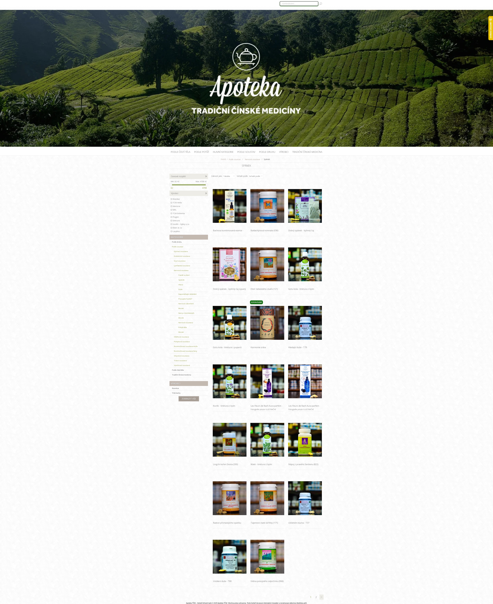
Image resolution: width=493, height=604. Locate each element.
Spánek (181, 280)
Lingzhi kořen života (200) (225, 464)
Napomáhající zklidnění (187, 294)
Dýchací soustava (181, 251)
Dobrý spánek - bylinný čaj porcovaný (301, 232)
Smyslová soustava (181, 356)
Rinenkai (176, 199)
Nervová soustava (181, 270)
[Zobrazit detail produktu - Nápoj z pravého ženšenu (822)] (305, 439)
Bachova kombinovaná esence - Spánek (228, 232)
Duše (180, 289)
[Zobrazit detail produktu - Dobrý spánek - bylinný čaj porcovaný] (305, 205)
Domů (223, 159)
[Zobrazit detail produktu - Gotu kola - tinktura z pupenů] (230, 322)
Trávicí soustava (180, 360)
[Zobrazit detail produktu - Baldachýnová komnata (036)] (267, 205)
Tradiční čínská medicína (181, 375)
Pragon (176, 217)
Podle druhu (177, 242)
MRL (175, 210)
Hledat (321, 3)
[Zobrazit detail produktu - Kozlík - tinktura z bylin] (230, 381)
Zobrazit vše (189, 398)
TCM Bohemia (179, 213)
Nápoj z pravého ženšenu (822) (303, 464)
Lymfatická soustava (182, 265)
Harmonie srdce (258, 347)
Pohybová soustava (182, 341)
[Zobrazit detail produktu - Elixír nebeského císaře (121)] (267, 264)
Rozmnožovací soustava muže (186, 346)
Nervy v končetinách (186, 313)
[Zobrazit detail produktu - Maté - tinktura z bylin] (267, 439)
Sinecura (176, 220)
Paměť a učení (183, 275)
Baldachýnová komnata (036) (264, 230)
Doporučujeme (256, 302)
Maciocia (176, 206)
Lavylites (176, 231)
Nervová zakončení (186, 303)
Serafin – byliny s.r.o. (181, 224)
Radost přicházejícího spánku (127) (227, 524)
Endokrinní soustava (182, 256)
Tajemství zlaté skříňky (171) (264, 522)
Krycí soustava (179, 261)
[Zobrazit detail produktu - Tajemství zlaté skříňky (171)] (267, 498)
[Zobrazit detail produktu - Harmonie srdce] (267, 322)
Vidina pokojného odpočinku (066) (267, 581)
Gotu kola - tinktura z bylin (301, 289)
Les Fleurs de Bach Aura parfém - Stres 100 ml (304, 407)
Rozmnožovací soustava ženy (185, 351)
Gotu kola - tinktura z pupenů (227, 347)
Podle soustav (177, 246)
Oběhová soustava (181, 337)
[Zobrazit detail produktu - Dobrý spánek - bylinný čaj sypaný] (230, 264)
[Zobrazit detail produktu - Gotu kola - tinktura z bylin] (305, 264)
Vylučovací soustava (182, 365)
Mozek (181, 308)
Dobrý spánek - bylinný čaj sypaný (229, 289)
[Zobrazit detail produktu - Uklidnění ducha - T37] (305, 498)
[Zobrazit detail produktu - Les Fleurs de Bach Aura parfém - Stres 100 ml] (305, 381)
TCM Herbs (177, 202)
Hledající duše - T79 (297, 347)
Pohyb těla (182, 327)
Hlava (180, 284)
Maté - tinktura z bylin (261, 464)
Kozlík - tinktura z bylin (224, 405)
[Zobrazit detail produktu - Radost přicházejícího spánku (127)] (230, 498)
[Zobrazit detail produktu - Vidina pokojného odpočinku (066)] (267, 556)
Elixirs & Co (177, 228)
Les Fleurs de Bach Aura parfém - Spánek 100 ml (266, 407)
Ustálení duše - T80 (222, 581)
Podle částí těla (178, 370)
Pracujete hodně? (185, 299)
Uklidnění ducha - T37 (298, 522)
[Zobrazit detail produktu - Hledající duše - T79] (305, 322)
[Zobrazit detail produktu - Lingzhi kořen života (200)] (230, 439)
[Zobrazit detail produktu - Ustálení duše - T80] (230, 556)
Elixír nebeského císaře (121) (264, 289)
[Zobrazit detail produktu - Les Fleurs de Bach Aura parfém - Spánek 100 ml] (267, 381)
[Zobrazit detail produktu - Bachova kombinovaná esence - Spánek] (230, 205)
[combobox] (299, 3)
